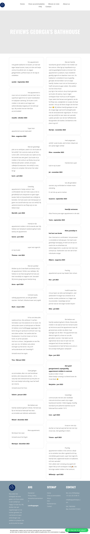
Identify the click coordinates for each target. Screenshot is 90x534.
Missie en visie (53, 4)
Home (22, 4)
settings (62, 532)
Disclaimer (31, 493)
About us (66, 4)
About (49, 498)
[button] (76, 530)
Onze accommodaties (36, 4)
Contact (48, 7)
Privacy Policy (32, 496)
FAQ (40, 7)
